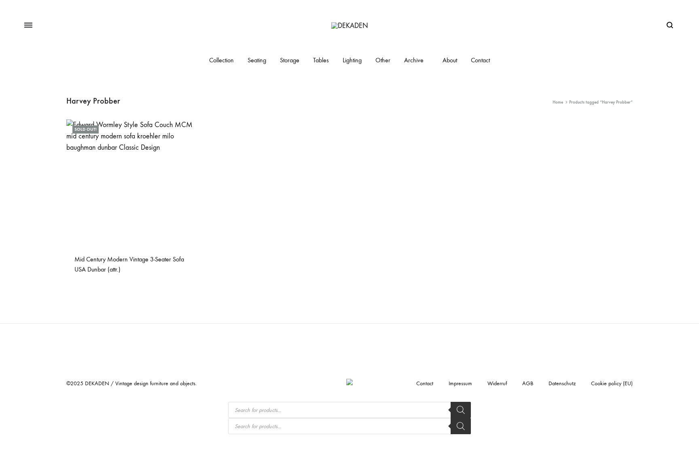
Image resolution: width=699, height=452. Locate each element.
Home (558, 102)
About (450, 60)
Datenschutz (562, 383)
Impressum (460, 383)
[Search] (461, 410)
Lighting (352, 60)
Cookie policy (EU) (612, 383)
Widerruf (497, 383)
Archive (414, 60)
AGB (527, 383)
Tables (321, 60)
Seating (257, 60)
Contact (480, 60)
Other (382, 60)
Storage (289, 60)
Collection (221, 60)
